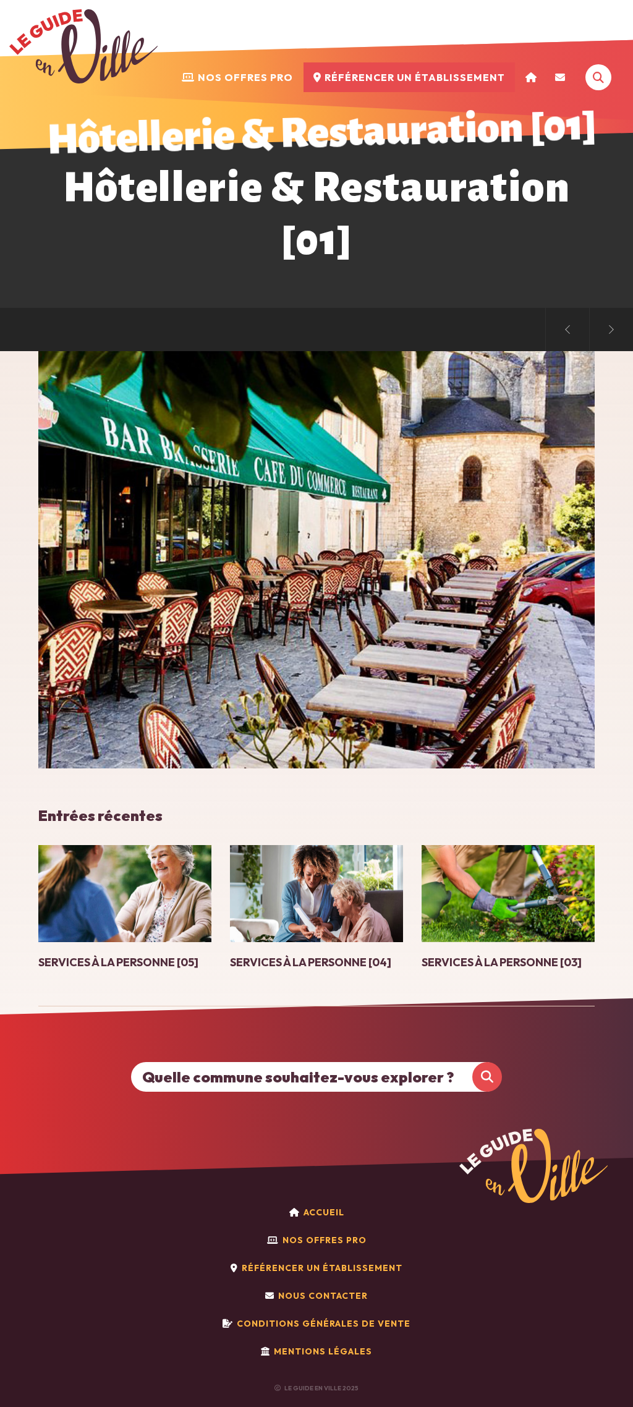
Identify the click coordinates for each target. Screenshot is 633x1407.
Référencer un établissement (322, 1267)
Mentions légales (323, 1351)
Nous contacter (323, 1295)
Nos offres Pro (325, 1240)
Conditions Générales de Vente (323, 1323)
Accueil (324, 1212)
